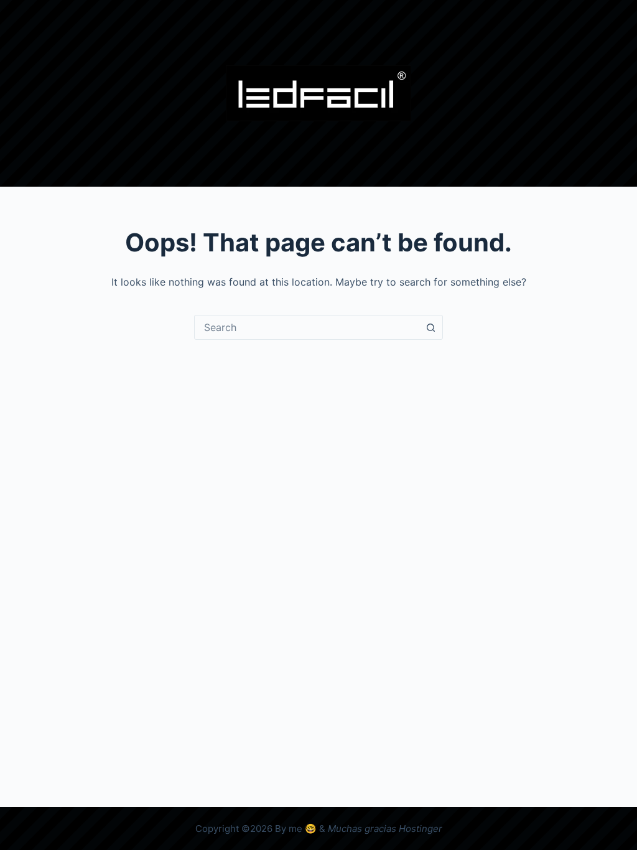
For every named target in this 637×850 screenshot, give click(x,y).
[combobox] (307, 327)
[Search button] (430, 327)
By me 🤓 (296, 828)
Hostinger (420, 828)
